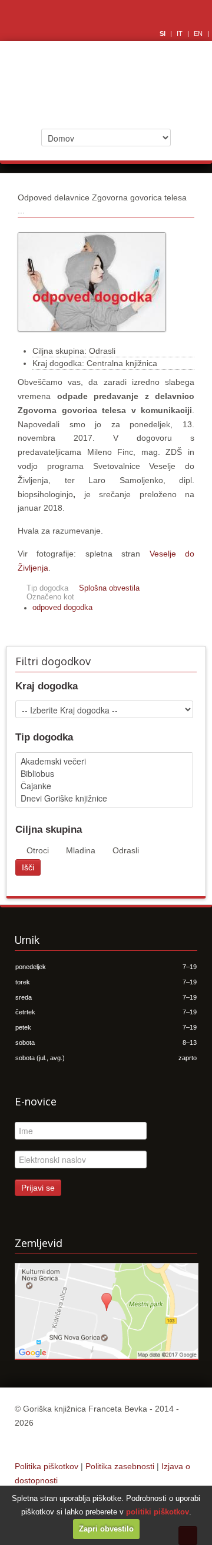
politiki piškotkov (157, 1511)
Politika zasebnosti (119, 1466)
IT (180, 33)
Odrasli (125, 850)
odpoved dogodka (62, 608)
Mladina (80, 850)
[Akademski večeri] (104, 761)
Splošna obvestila (109, 588)
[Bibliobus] (104, 774)
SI (163, 33)
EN (199, 33)
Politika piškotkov (46, 1466)
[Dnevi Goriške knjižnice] (104, 798)
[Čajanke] (104, 786)
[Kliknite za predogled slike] (92, 337)
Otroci (37, 850)
